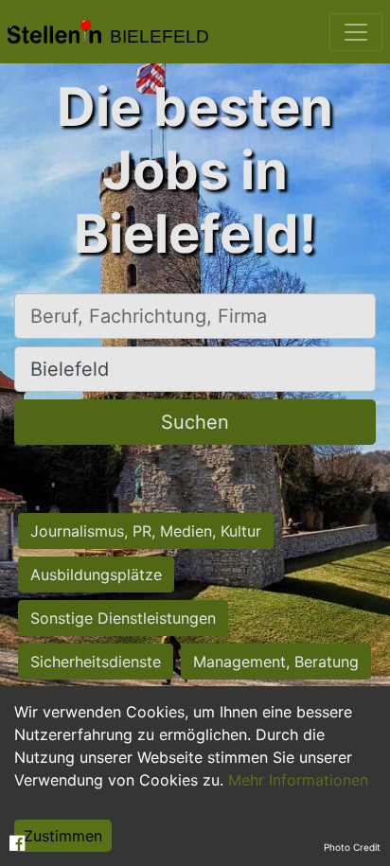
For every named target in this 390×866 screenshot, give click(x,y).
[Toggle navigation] (355, 32)
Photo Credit (352, 847)
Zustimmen (63, 835)
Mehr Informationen (298, 779)
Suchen (195, 422)
